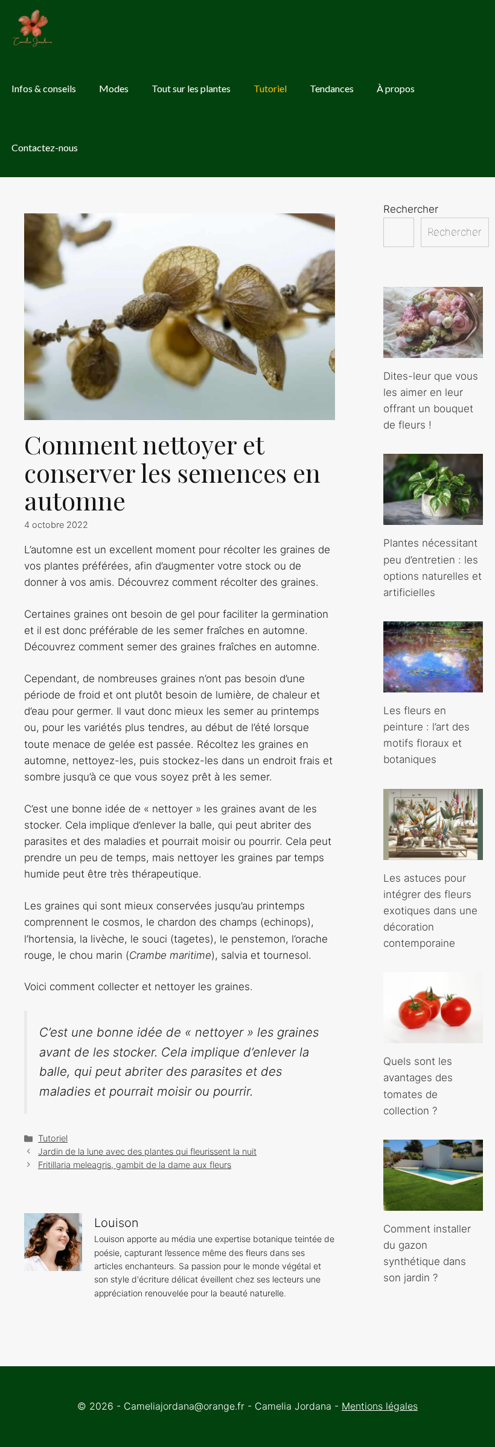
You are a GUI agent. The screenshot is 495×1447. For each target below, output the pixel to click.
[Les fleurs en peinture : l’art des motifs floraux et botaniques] (433, 684)
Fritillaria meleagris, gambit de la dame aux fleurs (134, 1165)
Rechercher (410, 209)
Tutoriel (270, 88)
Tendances (332, 88)
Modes (114, 88)
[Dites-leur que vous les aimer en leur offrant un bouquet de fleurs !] (433, 350)
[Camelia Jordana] (33, 29)
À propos (396, 88)
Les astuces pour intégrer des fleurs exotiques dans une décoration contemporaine (430, 911)
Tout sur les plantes (191, 88)
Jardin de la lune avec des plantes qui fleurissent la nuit (147, 1151)
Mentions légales (380, 1406)
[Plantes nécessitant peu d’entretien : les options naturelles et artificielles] (433, 516)
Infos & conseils (43, 88)
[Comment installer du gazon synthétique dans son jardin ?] (433, 1202)
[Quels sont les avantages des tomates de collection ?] (433, 1035)
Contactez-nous (44, 147)
